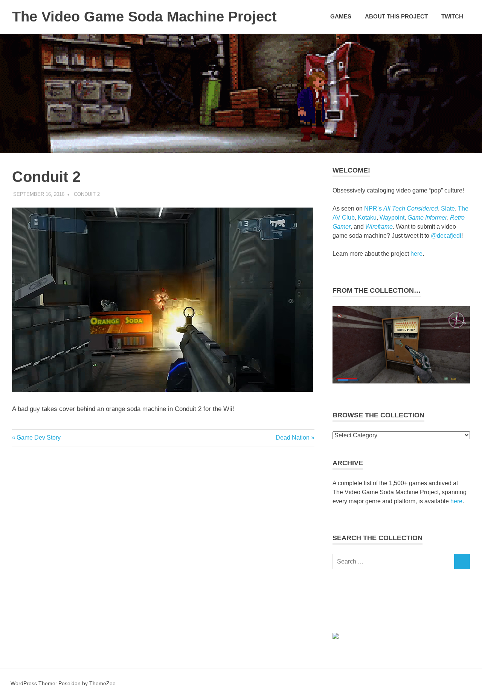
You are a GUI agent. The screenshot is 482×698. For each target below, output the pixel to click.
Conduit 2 (87, 194)
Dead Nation (293, 437)
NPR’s (401, 208)
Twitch (452, 16)
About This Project (396, 16)
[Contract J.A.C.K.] (401, 381)
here (416, 253)
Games (340, 16)
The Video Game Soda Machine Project (144, 16)
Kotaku (367, 217)
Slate (448, 208)
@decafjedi (446, 235)
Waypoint (392, 217)
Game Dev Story (38, 437)
